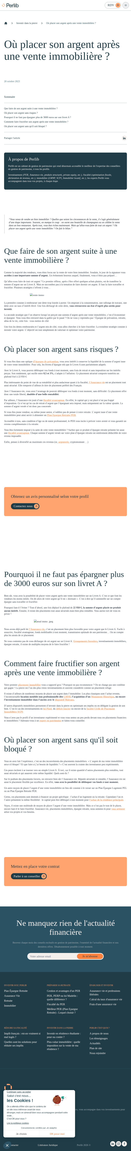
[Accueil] (6, 23)
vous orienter (118, 809)
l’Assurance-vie (97, 382)
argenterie (63, 442)
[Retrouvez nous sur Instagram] (118, 1144)
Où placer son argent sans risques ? (21, 113)
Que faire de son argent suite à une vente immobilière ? (30, 108)
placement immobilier (29, 685)
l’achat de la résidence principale (106, 800)
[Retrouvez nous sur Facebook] (124, 1144)
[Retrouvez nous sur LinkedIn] (112, 1144)
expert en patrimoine (50, 720)
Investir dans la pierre (26, 23)
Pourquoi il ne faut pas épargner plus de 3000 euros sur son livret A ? (37, 117)
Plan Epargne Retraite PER (61, 415)
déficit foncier (63, 709)
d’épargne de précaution (45, 361)
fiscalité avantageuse (53, 400)
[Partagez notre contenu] (124, 138)
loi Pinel (47, 709)
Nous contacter (11, 1145)
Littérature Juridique (48, 1145)
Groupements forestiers (85, 641)
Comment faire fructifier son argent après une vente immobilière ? (36, 121)
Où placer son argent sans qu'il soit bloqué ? (25, 126)
